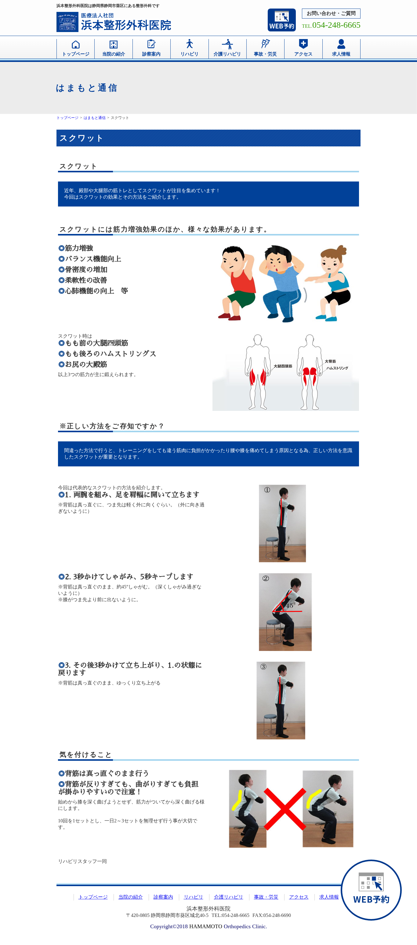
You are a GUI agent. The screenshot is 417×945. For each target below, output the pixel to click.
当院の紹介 (113, 54)
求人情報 (341, 54)
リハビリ (189, 54)
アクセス (303, 54)
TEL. (331, 26)
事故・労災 (265, 54)
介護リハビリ (227, 54)
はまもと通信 (95, 118)
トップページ (75, 54)
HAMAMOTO (205, 926)
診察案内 (151, 54)
